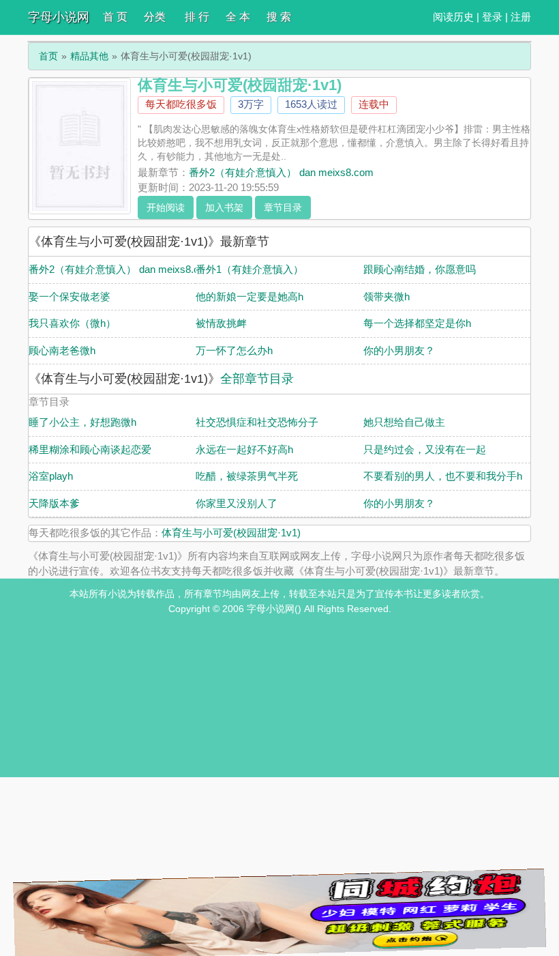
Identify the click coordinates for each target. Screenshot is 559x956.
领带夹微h (386, 296)
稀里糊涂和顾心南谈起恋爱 (90, 449)
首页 (48, 55)
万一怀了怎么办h (234, 350)
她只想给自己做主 (404, 422)
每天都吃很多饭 (181, 104)
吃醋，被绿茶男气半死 (247, 476)
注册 (521, 17)
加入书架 (224, 207)
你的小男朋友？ (399, 350)
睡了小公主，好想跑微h (82, 422)
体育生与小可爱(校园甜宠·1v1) (231, 532)
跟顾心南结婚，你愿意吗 (419, 269)
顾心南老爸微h (62, 350)
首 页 (115, 17)
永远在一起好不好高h (244, 449)
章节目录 (283, 207)
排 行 (197, 17)
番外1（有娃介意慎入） (249, 269)
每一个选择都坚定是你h (417, 323)
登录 (492, 17)
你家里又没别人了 (236, 503)
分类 (155, 17)
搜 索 (279, 17)
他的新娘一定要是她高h (249, 296)
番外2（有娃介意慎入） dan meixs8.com (281, 172)
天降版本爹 (54, 503)
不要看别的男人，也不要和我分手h (442, 476)
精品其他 (89, 55)
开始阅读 (166, 207)
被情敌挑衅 (221, 323)
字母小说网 (58, 17)
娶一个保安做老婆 (69, 296)
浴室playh (51, 476)
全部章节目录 (257, 379)
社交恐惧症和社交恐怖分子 (257, 422)
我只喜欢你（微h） (72, 323)
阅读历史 (453, 17)
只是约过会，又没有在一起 (424, 449)
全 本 (238, 17)
